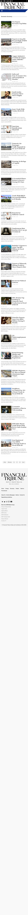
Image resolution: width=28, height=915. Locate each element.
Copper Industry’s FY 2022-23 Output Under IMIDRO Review (19, 58)
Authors (17, 495)
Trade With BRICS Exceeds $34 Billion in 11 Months (19, 197)
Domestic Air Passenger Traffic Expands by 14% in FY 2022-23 (18, 146)
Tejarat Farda (4, 508)
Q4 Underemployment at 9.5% (19, 337)
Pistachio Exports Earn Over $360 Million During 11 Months (18, 320)
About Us (3, 1)
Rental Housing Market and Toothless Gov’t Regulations (17, 355)
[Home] (13, 6)
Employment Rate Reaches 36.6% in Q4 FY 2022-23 (19, 230)
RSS (7, 1)
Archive (6, 1)
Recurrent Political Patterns (19, 281)
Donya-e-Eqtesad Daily (6, 506)
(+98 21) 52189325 (15, 484)
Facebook (12, 1)
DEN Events (4, 512)
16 (19, 462)
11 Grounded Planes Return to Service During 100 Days (19, 180)
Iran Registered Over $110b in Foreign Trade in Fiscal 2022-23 (19, 442)
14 (14, 462)
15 (16, 462)
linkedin (9, 1)
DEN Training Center (5, 516)
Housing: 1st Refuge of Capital (19, 162)
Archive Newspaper (10, 495)
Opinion (22, 488)
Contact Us (4, 1)
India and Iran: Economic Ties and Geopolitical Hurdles (19, 76)
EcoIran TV (3, 520)
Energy (7, 488)
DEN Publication (4, 514)
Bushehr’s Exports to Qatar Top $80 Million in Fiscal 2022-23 (19, 248)
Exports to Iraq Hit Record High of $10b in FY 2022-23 (19, 40)
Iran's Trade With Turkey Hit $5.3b (18, 110)
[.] (2, 502)
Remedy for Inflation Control (18, 213)
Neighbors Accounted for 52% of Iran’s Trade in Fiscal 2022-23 (18, 391)
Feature (17, 488)
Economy (12, 488)
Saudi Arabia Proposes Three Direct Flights (17, 93)
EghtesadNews (4, 510)
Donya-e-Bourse (4, 518)
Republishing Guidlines (6, 497)
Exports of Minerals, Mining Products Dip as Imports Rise (19, 265)
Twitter (10, 1)
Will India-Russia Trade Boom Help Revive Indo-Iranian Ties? (19, 426)
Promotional (4, 490)
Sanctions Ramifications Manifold (17, 128)
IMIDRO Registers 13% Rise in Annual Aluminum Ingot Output (18, 373)
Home (1, 1)
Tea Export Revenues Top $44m (19, 22)
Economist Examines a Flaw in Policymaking (19, 408)
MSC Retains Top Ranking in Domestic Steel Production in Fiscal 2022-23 (19, 301)
